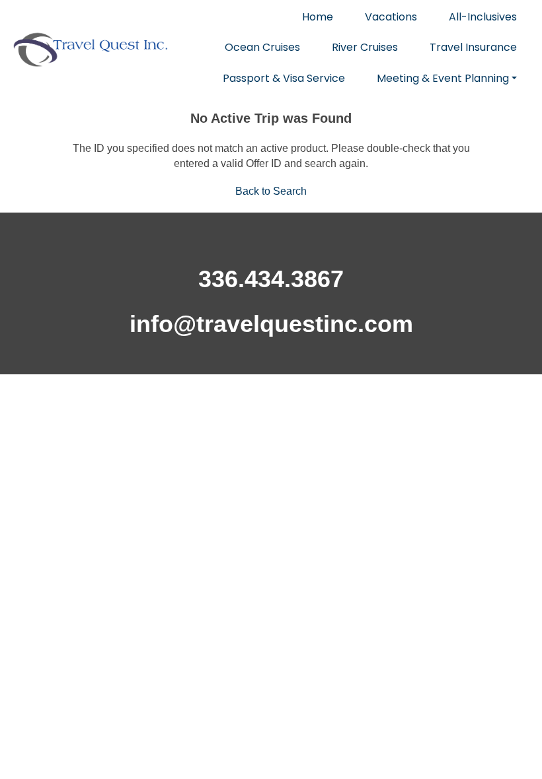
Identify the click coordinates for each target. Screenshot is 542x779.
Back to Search (271, 191)
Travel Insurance (473, 47)
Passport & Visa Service (284, 78)
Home (317, 16)
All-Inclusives (483, 16)
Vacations (391, 16)
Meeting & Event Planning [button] (443, 78)
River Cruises (365, 47)
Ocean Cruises (262, 47)
